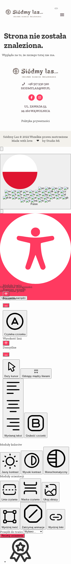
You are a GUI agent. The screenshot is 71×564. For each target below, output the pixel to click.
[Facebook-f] (31, 97)
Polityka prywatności (35, 121)
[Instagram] (39, 97)
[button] (62, 15)
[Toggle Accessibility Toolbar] (1, 149)
